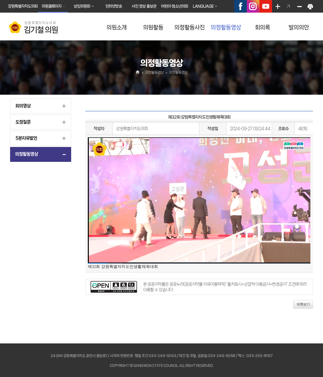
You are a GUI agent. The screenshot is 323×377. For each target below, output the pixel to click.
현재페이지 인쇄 (310, 6)
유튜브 (265, 6)
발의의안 (299, 27)
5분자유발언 (26, 138)
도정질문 (23, 122)
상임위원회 (82, 6)
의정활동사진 (189, 27)
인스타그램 (253, 6)
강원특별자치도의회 (23, 6)
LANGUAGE (203, 6)
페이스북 (240, 6)
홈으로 (138, 72)
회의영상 (23, 106)
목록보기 (303, 304)
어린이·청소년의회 (174, 6)
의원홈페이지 (51, 6)
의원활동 (153, 27)
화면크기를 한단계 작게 (299, 6)
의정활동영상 (226, 27)
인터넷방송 (113, 6)
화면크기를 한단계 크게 (277, 6)
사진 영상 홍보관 (144, 6)
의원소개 (116, 27)
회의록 (262, 27)
